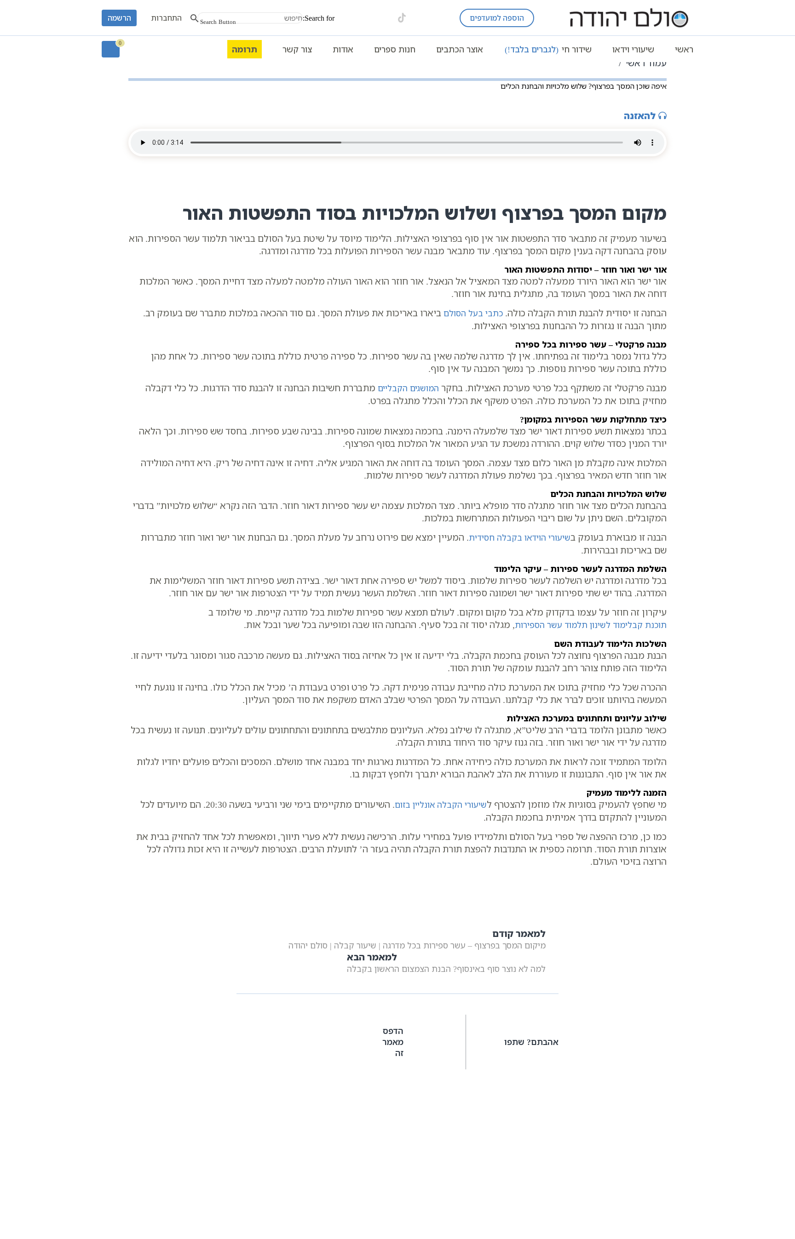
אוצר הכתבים (459, 49)
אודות (343, 49)
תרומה (244, 49)
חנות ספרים (394, 49)
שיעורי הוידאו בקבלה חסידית (519, 537)
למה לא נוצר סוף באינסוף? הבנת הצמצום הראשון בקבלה (446, 962)
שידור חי (548, 49)
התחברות (166, 18)
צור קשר (297, 49)
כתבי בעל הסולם (473, 313)
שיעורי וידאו (633, 49)
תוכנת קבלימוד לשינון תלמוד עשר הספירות (591, 624)
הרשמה (119, 18)
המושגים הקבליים (408, 388)
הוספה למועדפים (497, 18)
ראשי (684, 49)
